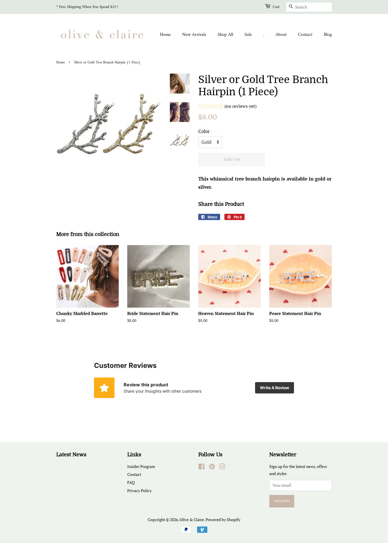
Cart (276, 7)
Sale (248, 35)
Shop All (225, 35)
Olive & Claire (192, 519)
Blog (328, 35)
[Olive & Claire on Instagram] (222, 467)
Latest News (71, 454)
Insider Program (141, 466)
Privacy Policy (139, 490)
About (281, 35)
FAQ (131, 482)
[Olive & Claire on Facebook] (201, 467)
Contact (305, 35)
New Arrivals (194, 35)
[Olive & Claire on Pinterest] (212, 467)
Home (165, 35)
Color (204, 131)
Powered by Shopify (223, 519)
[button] (227, 106)
